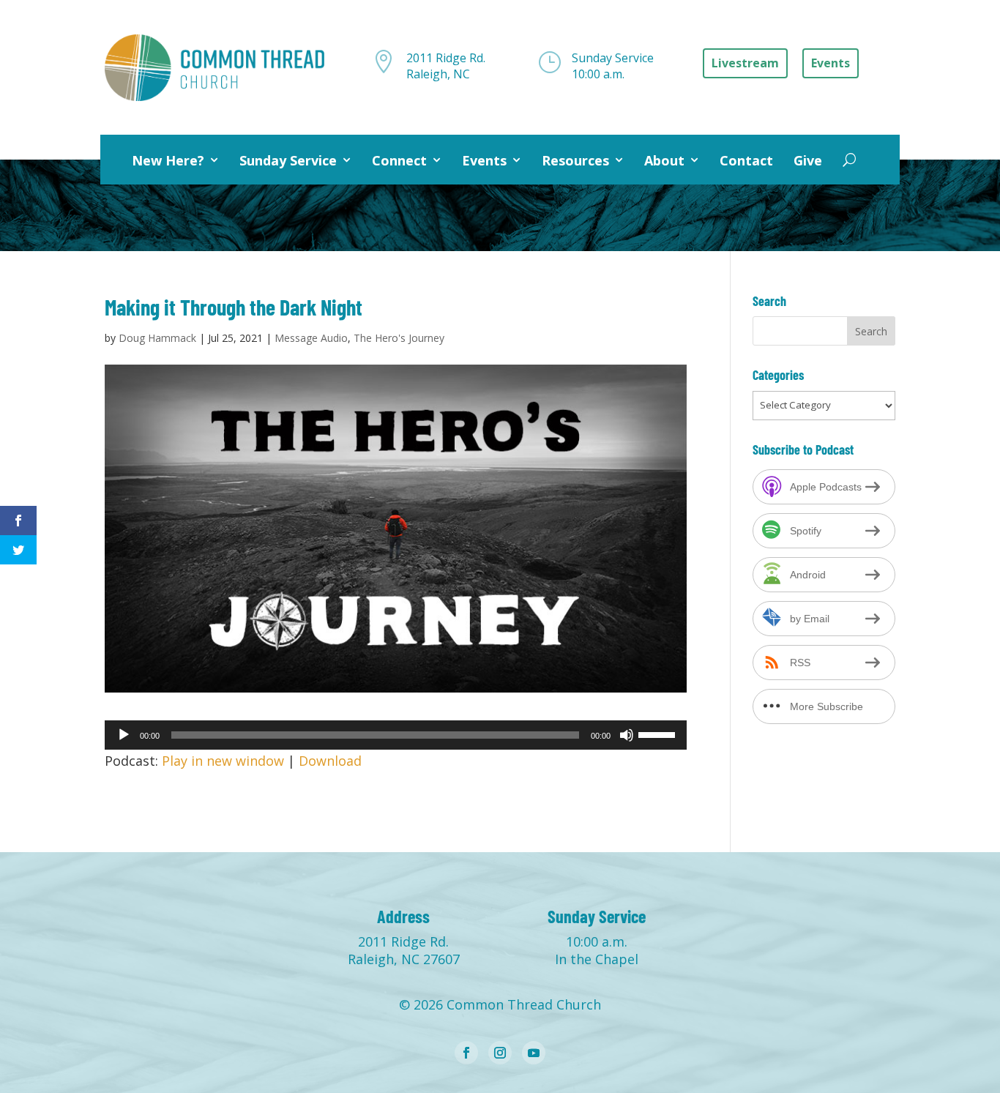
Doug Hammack (157, 338)
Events (484, 160)
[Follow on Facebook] (466, 1052)
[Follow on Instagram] (500, 1052)
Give (808, 160)
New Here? (168, 160)
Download (330, 760)
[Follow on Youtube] (533, 1052)
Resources (575, 160)
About (664, 160)
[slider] (658, 733)
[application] (396, 735)
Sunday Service (288, 160)
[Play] (123, 735)
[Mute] (626, 735)
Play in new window (223, 760)
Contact (746, 160)
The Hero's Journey (399, 338)
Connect (399, 160)
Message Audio (311, 338)
